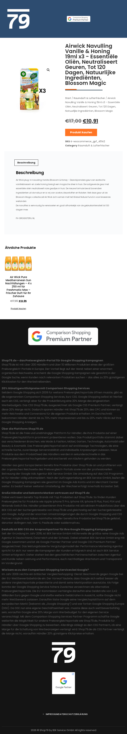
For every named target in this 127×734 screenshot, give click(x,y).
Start (68, 98)
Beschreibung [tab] (26, 162)
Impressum (52, 714)
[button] (48, 70)
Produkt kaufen (81, 132)
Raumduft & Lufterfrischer (89, 98)
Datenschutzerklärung (73, 714)
